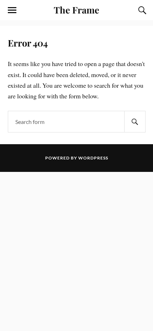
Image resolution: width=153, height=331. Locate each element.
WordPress (93, 158)
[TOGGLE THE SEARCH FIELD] (141, 10)
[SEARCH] (135, 121)
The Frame (76, 10)
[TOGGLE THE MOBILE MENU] (12, 10)
